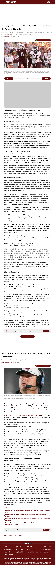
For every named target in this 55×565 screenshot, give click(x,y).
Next (46, 78)
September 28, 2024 (28, 153)
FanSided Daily (8, 549)
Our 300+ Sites (47, 546)
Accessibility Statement (34, 552)
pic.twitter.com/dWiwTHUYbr (12, 306)
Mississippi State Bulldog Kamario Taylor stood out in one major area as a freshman (27, 519)
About (5, 546)
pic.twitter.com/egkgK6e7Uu (26, 244)
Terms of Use (47, 549)
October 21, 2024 (28, 246)
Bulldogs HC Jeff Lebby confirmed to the (22, 415)
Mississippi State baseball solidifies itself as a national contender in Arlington (25, 515)
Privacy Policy (31, 549)
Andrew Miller (7, 36)
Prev (8, 78)
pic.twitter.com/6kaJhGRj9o (22, 151)
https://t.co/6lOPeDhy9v (11, 424)
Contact (29, 546)
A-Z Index (45, 552)
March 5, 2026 (27, 426)
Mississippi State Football (15, 341)
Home (5, 341)
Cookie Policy (7, 552)
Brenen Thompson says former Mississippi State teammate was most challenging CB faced (26, 523)
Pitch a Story (19, 549)
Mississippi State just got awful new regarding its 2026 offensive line (26, 508)
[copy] (13, 40)
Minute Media (11, 558)
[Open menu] (4, 2)
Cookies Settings (8, 554)
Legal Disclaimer (20, 552)
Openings (18, 546)
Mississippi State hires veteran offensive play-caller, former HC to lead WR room (27, 511)
